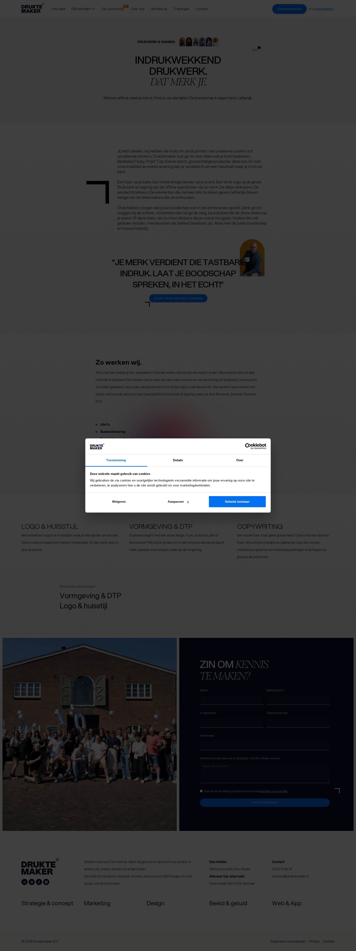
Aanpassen (176, 501)
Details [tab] (178, 460)
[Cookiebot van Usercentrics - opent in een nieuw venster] (248, 446)
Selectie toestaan (237, 501)
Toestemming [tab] (116, 460)
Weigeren (119, 501)
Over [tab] (239, 460)
